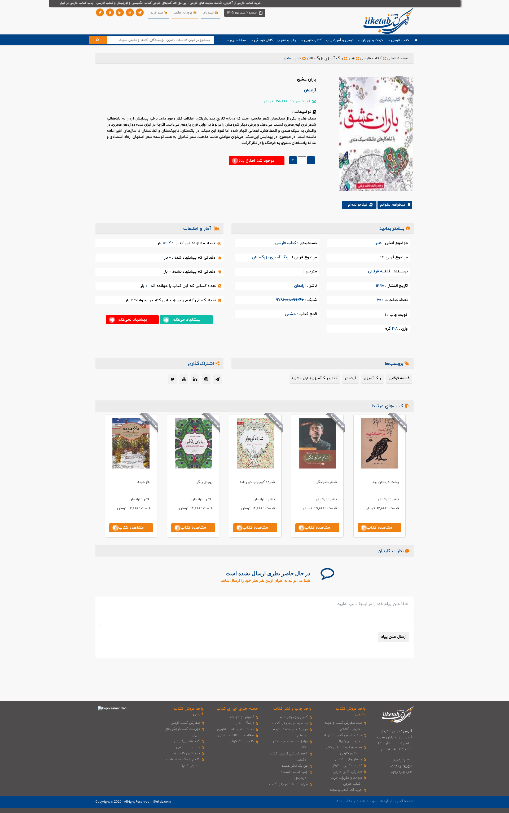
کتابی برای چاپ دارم (293, 717)
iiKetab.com (162, 802)
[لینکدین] (120, 12)
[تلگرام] (140, 12)
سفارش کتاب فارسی (185, 723)
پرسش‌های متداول (348, 759)
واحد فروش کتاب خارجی (351, 711)
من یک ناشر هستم (294, 765)
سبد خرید (157, 13)
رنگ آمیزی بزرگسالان (325, 58)
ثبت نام (209, 13)
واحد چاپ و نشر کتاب (292, 709)
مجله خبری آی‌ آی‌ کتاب (237, 709)
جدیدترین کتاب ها (186, 753)
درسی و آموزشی (188, 747)
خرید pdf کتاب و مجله (346, 790)
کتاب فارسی (370, 58)
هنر (352, 58)
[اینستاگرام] (130, 12)
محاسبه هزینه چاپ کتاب (290, 723)
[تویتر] (100, 12)
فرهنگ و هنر (245, 723)
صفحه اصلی (398, 58)
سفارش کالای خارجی (347, 771)
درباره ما (386, 800)
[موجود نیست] (374, 133)
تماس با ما (343, 800)
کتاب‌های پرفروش (187, 741)
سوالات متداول (365, 800)
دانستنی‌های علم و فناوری (235, 729)
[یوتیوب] (110, 12)
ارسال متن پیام (393, 637)
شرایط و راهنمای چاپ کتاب (288, 784)
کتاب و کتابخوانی (241, 741)
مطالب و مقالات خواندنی (236, 735)
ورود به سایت (184, 13)
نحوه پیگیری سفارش (346, 765)
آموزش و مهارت (242, 717)
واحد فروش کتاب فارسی (189, 711)
